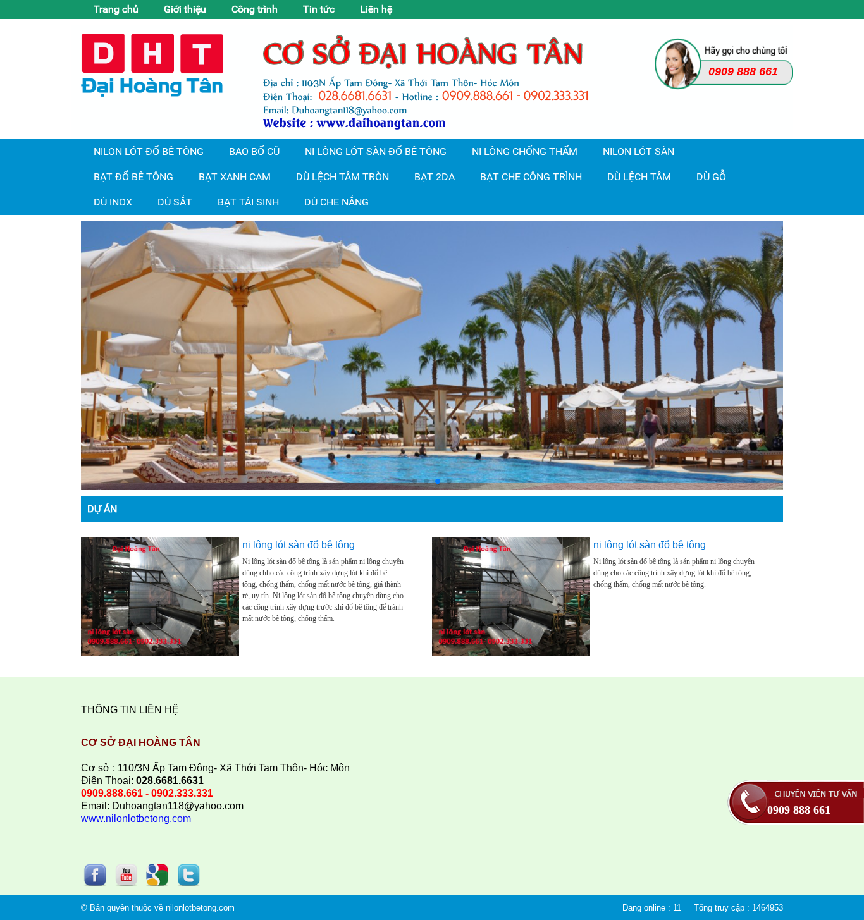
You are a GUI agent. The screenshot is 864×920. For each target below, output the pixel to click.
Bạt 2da (434, 177)
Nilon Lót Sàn (638, 151)
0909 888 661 (798, 810)
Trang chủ (116, 9)
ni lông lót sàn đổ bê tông (298, 544)
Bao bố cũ (254, 151)
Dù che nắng (336, 202)
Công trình (254, 9)
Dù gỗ (711, 177)
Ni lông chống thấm (524, 151)
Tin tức (319, 9)
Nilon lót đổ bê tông (149, 151)
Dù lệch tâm (639, 177)
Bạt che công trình (531, 177)
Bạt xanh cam (235, 177)
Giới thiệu (185, 9)
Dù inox (113, 202)
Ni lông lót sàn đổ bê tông (376, 151)
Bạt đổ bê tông (133, 177)
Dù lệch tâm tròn (342, 177)
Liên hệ (376, 9)
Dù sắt (174, 202)
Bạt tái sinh (248, 202)
